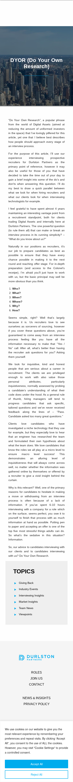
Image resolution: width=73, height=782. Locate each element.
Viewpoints (25, 614)
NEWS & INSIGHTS (37, 698)
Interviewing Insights (31, 595)
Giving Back (26, 582)
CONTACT (36, 684)
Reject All (36, 774)
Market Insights (28, 601)
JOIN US (36, 678)
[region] (36, 751)
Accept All (37, 764)
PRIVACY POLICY (37, 704)
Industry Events (28, 589)
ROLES (36, 672)
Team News (26, 608)
